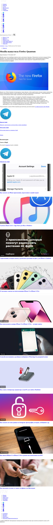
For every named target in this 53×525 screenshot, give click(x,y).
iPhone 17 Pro (6, 40)
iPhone (2, 288)
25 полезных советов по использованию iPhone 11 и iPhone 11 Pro (19, 291)
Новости (5, 5)
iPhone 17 (5, 38)
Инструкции (6, 7)
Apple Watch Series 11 (8, 41)
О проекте (5, 513)
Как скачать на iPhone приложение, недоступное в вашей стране (19, 192)
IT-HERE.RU (2, 45)
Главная (4, 4)
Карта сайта (5, 517)
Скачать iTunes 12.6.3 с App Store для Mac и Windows (16, 225)
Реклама (5, 515)
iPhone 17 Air (6, 37)
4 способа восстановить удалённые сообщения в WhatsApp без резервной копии (24, 357)
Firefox (6, 45)
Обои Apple (5, 497)
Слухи (4, 6)
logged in (8, 145)
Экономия (5, 500)
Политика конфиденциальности (10, 518)
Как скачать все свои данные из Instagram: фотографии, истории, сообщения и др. (24, 422)
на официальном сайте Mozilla (42, 106)
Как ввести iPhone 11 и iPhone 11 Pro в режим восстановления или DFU (21, 455)
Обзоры (4, 496)
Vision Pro (5, 43)
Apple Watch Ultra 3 (7, 42)
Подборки (2, 255)
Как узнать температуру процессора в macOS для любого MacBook (20, 389)
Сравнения (5, 10)
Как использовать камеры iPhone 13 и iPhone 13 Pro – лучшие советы (21, 324)
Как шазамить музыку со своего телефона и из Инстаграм (17, 488)
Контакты (5, 514)
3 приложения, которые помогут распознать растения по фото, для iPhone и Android (25, 258)
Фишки (4, 9)
